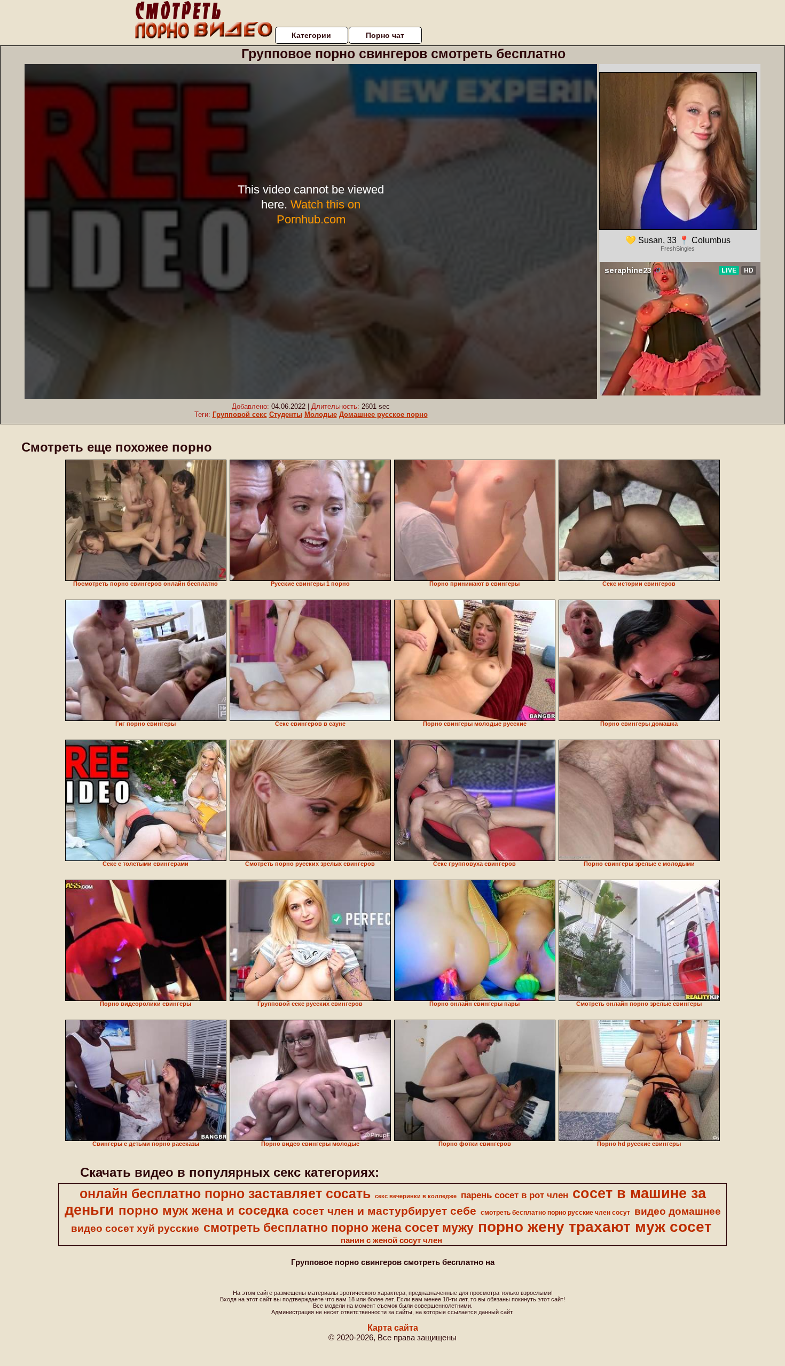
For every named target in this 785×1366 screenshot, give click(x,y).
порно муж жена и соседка (203, 1210)
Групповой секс (240, 414)
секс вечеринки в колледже (416, 1196)
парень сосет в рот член (514, 1195)
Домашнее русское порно (383, 414)
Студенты (285, 414)
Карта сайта (392, 1327)
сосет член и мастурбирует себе (384, 1211)
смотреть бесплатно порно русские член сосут (555, 1212)
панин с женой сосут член (391, 1240)
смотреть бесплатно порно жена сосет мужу (338, 1228)
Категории (311, 35)
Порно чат (385, 35)
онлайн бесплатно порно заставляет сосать (225, 1193)
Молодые (320, 414)
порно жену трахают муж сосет (595, 1226)
